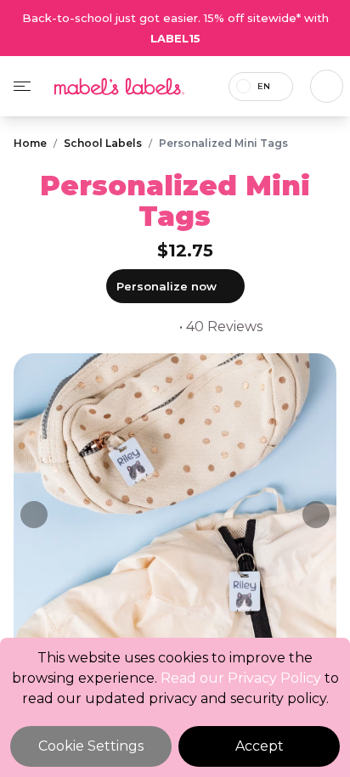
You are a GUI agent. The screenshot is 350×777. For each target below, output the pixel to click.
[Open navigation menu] (22, 86)
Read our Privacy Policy (241, 678)
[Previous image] (34, 514)
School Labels (103, 143)
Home (30, 143)
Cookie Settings (91, 746)
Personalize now (166, 286)
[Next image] (316, 514)
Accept (259, 746)
